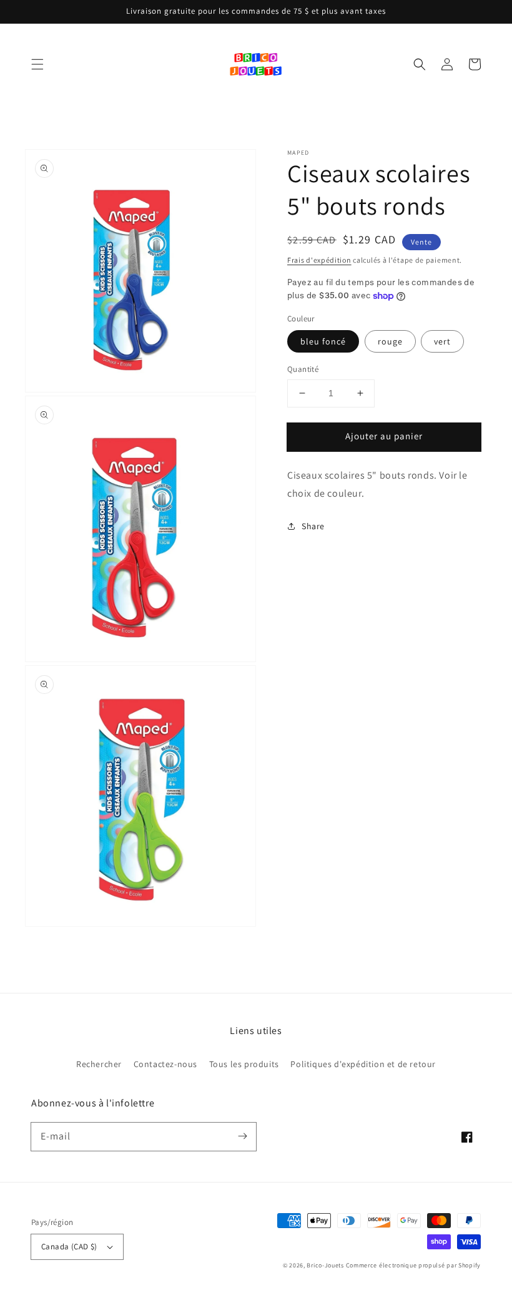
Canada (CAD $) (69, 1246)
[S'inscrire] (242, 1136)
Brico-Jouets (325, 1265)
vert (442, 341)
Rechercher (99, 1064)
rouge (390, 341)
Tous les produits (244, 1064)
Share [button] (313, 526)
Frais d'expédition (319, 260)
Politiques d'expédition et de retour (363, 1064)
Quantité (302, 369)
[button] (37, 64)
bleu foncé (323, 341)
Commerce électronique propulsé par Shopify (413, 1265)
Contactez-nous (165, 1064)
